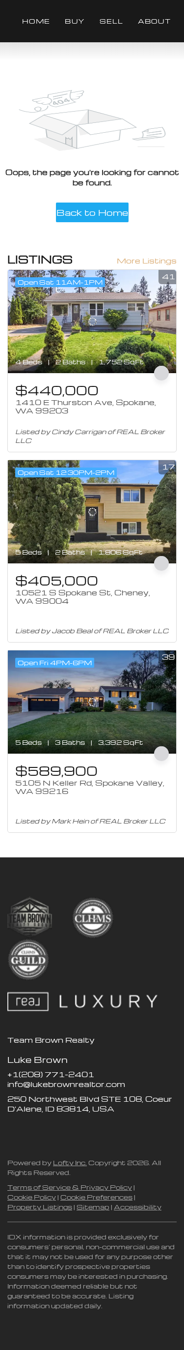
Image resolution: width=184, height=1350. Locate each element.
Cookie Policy (31, 1197)
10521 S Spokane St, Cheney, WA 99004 (82, 596)
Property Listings (39, 1207)
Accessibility (137, 1207)
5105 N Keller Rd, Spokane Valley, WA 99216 (89, 787)
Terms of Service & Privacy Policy (69, 1187)
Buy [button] (74, 21)
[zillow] (34, 1130)
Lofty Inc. (70, 1162)
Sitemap (93, 1207)
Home (36, 21)
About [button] (154, 21)
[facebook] (14, 1130)
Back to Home (92, 212)
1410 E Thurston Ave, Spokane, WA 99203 (85, 406)
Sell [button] (111, 21)
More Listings (147, 260)
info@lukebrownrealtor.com (66, 1084)
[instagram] (54, 1130)
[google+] (93, 1130)
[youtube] (73, 1130)
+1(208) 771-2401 (50, 1074)
